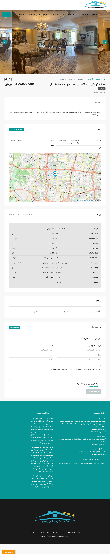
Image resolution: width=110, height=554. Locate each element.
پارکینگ (33, 311)
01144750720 (97, 454)
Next (5, 42)
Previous (105, 42)
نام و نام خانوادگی (95, 345)
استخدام (29, 14)
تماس (51, 345)
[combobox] (31, 359)
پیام (100, 365)
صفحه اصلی (93, 14)
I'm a (51, 355)
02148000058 (97, 429)
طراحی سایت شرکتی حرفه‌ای (60, 536)
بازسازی (51, 14)
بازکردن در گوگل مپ (15, 129)
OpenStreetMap (88, 200)
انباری (65, 311)
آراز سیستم (44, 536)
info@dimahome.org (91, 459)
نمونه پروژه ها (43, 14)
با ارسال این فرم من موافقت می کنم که (86, 385)
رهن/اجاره (71, 14)
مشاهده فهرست (14, 327)
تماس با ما (22, 14)
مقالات (35, 14)
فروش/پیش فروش (82, 14)
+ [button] (11, 156)
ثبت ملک (6, 14)
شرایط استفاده (93, 386)
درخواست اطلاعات (93, 391)
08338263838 (97, 444)
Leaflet (79, 200)
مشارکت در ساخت (60, 14)
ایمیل (99, 355)
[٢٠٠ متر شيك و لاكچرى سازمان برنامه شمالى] (55, 174)
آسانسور (96, 311)
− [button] (11, 159)
